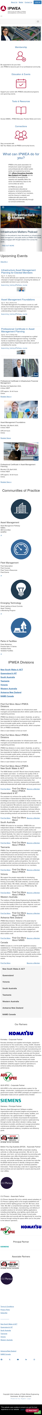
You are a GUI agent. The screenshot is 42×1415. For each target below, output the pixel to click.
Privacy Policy (5, 1310)
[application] (21, 33)
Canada (24, 175)
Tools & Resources (21, 101)
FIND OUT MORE (8, 246)
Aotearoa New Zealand (11, 692)
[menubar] (22, 2)
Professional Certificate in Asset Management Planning (17, 330)
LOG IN (37, 2)
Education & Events (21, 74)
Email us (4, 1372)
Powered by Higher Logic (21, 1398)
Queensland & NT (9, 673)
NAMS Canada (7, 696)
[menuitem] (15, 2)
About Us (14, 2)
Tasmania (5, 681)
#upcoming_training (8, 285)
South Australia (8, 677)
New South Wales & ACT (12, 669)
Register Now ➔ (6, 396)
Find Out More (5, 789)
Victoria (4, 684)
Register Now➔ (6, 438)
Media (21, 2)
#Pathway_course (21, 285)
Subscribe (4, 1313)
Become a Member (33, 789)
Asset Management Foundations (18, 299)
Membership (21, 47)
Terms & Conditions (7, 1306)
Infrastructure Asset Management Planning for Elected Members (18, 271)
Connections (21, 126)
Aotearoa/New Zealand (8, 1351)
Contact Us (28, 2)
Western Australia (9, 688)
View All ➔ (4, 262)
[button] (3, 229)
